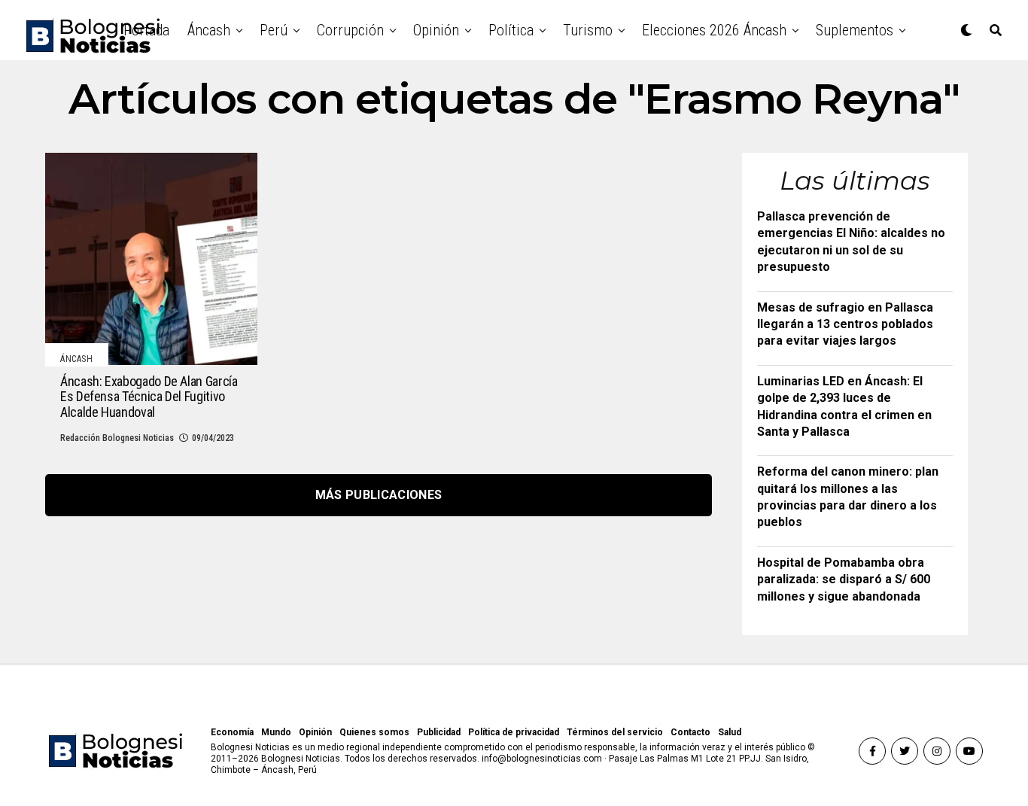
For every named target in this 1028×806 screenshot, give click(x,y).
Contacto (690, 732)
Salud (729, 732)
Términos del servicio (615, 732)
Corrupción (350, 30)
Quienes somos (374, 732)
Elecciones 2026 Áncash (714, 30)
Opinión (436, 30)
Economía (232, 732)
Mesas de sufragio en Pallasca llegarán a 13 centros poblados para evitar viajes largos (845, 324)
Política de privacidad (513, 732)
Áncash (208, 30)
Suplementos (854, 30)
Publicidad (439, 732)
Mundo (276, 732)
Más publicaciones (378, 495)
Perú (273, 30)
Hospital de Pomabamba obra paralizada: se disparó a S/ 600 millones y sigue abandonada (843, 579)
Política (511, 30)
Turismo (588, 30)
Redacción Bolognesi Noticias (117, 438)
